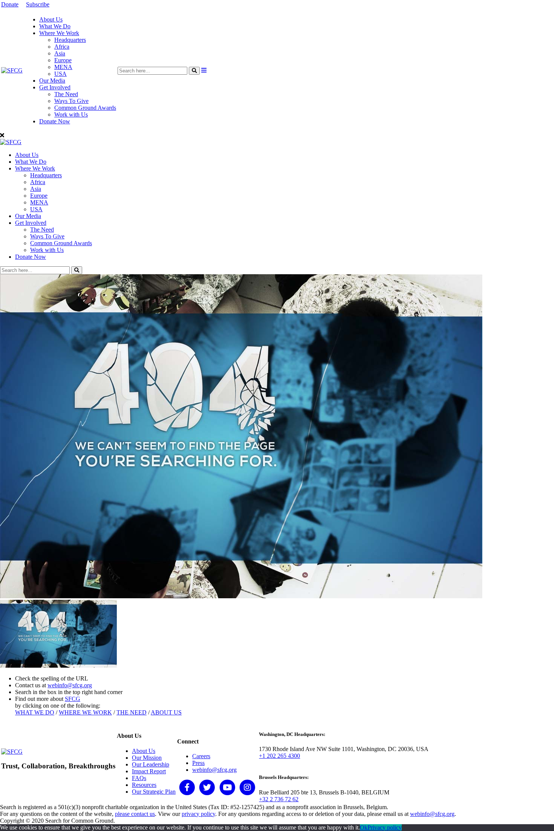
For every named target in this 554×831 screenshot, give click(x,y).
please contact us (135, 814)
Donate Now (54, 121)
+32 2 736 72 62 (278, 799)
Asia (59, 53)
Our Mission (147, 757)
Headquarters (70, 40)
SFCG (72, 699)
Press (198, 763)
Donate (9, 4)
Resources (144, 785)
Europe (63, 60)
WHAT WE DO (34, 712)
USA (60, 74)
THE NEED (131, 712)
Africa (61, 46)
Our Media (52, 80)
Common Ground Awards (85, 107)
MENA (63, 67)
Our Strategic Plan (154, 791)
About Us (51, 19)
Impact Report (149, 771)
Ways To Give (71, 101)
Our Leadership (150, 764)
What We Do (54, 26)
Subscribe (37, 4)
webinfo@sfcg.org (69, 685)
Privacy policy (384, 827)
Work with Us (71, 114)
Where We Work (59, 33)
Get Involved (54, 87)
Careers (201, 756)
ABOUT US (166, 712)
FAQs (139, 778)
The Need (66, 94)
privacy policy (198, 814)
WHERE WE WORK (85, 712)
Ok (363, 827)
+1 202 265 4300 (279, 756)
